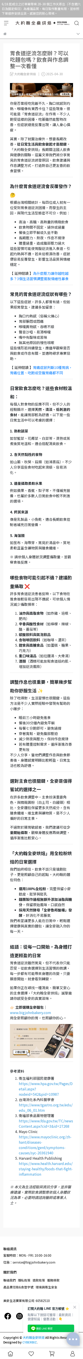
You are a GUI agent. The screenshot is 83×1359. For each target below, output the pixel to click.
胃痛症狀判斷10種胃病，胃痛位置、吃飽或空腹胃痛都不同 (41, 370)
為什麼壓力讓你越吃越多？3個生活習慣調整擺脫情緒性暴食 (39, 276)
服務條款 (53, 1280)
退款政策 (39, 1280)
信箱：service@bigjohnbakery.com (29, 1262)
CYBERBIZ (29, 1342)
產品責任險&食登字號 (18, 1287)
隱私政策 (24, 1280)
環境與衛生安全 (46, 1287)
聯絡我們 (9, 1280)
